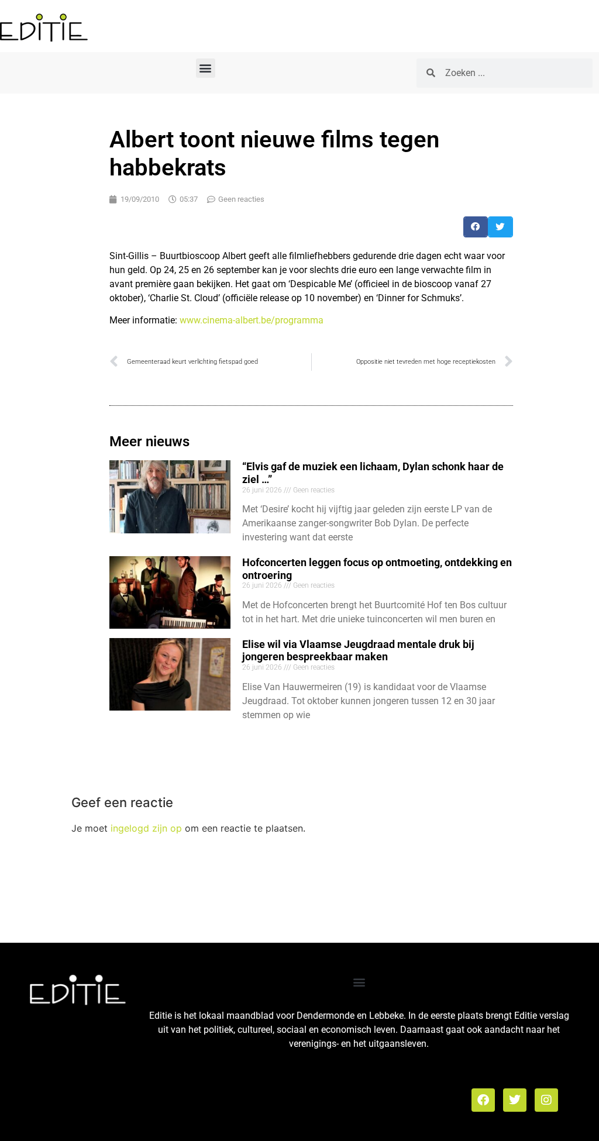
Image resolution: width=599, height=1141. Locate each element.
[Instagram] (546, 1100)
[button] (205, 68)
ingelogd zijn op (146, 828)
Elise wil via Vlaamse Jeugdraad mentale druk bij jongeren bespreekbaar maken (358, 650)
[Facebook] (483, 1100)
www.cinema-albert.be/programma (251, 320)
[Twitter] (514, 1100)
